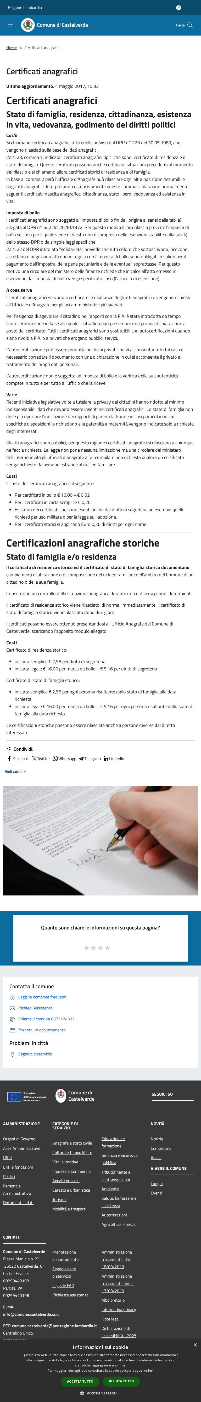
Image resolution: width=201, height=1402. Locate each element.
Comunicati (161, 1148)
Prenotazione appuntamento (65, 1255)
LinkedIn (116, 758)
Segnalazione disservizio (64, 1272)
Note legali (111, 1319)
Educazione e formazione (113, 1142)
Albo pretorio (113, 1300)
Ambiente (110, 1189)
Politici (9, 1176)
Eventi (156, 1193)
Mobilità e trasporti (69, 1209)
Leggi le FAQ (63, 1285)
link (150, 1370)
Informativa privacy (119, 1309)
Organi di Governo (19, 1139)
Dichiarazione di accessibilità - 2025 (119, 1332)
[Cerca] (190, 25)
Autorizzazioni (114, 1215)
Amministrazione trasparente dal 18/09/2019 (117, 1259)
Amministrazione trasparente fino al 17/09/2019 (118, 1283)
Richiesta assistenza (70, 1295)
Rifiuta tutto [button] (121, 1381)
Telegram (93, 758)
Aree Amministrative (21, 1148)
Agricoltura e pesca (119, 1224)
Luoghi (157, 1183)
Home (11, 47)
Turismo (59, 1199)
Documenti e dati (18, 1202)
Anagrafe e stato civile (72, 1143)
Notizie (157, 1139)
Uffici (7, 1157)
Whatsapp (67, 758)
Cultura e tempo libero (72, 1152)
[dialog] (100, 1371)
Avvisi (156, 1157)
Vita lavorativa (65, 1162)
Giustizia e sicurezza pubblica (120, 1159)
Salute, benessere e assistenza (119, 1202)
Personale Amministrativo (17, 1189)
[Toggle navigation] (10, 24)
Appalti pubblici (66, 1180)
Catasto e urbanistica (71, 1190)
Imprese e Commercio (71, 1171)
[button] (100, 1393)
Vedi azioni (13, 771)
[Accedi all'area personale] (178, 8)
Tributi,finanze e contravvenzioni (116, 1175)
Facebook (21, 758)
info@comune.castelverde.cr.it (31, 1314)
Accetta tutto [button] (80, 1381)
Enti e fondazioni (18, 1167)
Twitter (43, 758)
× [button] (195, 1345)
